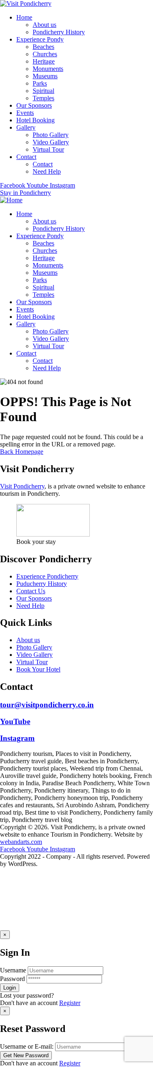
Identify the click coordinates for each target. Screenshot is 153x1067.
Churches (45, 54)
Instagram (17, 738)
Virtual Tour (48, 149)
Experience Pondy (40, 39)
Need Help (47, 171)
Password (12, 978)
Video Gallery (51, 142)
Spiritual (43, 90)
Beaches (43, 46)
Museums (45, 76)
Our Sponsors (34, 105)
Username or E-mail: (26, 1046)
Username (13, 970)
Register (69, 1002)
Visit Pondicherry (22, 486)
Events (25, 112)
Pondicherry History (59, 32)
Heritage (44, 61)
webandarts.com (21, 841)
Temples (43, 98)
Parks (40, 83)
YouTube (15, 721)
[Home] (11, 200)
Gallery (25, 127)
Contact (26, 156)
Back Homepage (21, 451)
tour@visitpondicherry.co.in (47, 704)
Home (24, 17)
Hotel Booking (35, 120)
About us (44, 24)
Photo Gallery (51, 134)
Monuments (48, 68)
